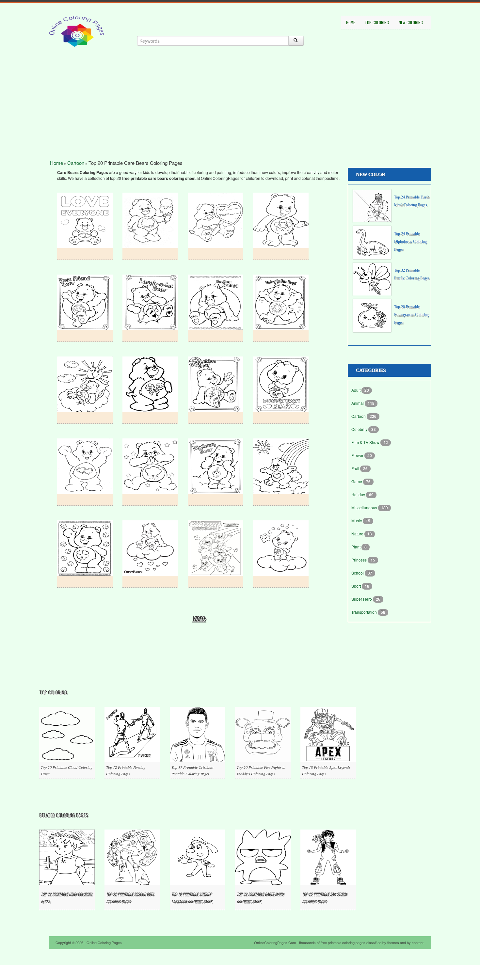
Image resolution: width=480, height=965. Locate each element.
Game (357, 481)
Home (350, 22)
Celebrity (359, 429)
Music (357, 520)
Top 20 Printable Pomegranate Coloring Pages (411, 315)
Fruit (355, 468)
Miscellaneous (364, 507)
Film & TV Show (365, 442)
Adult (356, 390)
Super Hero (362, 599)
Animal (358, 403)
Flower (357, 455)
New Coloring (411, 22)
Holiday (358, 494)
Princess (359, 559)
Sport (356, 586)
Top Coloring (377, 22)
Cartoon (75, 162)
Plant (356, 546)
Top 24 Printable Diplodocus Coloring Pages (410, 241)
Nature (357, 533)
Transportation (364, 612)
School (358, 573)
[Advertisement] (240, 114)
